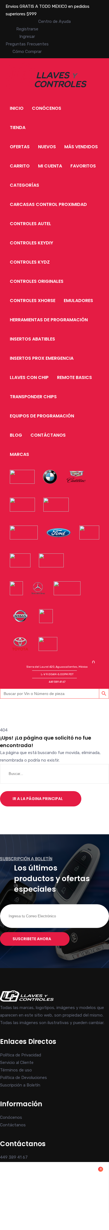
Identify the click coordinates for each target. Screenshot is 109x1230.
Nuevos (47, 147)
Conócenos (46, 108)
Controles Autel (30, 223)
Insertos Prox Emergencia (42, 358)
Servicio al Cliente (17, 1062)
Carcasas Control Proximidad (48, 204)
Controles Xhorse (32, 300)
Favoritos (83, 166)
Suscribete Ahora (32, 939)
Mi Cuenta (50, 166)
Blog (16, 435)
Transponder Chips (33, 396)
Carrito (20, 166)
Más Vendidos (81, 147)
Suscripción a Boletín (20, 1085)
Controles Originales (36, 281)
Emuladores (78, 300)
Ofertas (20, 147)
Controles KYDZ (30, 262)
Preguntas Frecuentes (27, 44)
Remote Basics (74, 377)
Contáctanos (48, 435)
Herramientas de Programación (49, 320)
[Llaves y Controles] (46, 87)
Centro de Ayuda (54, 21)
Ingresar (27, 36)
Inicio (16, 108)
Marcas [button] (19, 454)
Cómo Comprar (27, 51)
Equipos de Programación (42, 416)
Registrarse (27, 28)
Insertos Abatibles (32, 339)
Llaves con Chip (29, 377)
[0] (54, 1201)
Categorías (24, 185)
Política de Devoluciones (23, 1077)
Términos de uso (16, 1070)
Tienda (17, 127)
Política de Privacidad (20, 1055)
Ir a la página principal (38, 798)
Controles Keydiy (31, 243)
